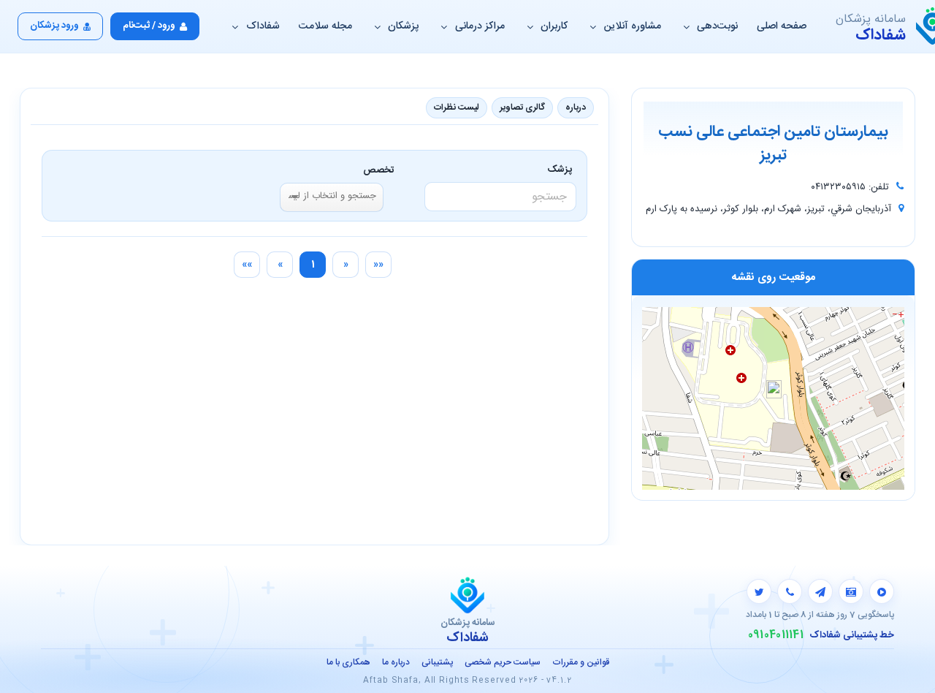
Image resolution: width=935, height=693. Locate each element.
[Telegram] (820, 591)
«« (378, 265)
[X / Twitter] (759, 591)
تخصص (378, 170)
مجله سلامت (325, 26)
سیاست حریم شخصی (503, 662)
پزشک (562, 170)
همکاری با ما (348, 662)
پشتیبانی (437, 662)
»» (247, 265)
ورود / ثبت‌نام (149, 26)
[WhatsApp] (789, 591)
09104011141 (776, 635)
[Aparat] (881, 591)
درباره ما (396, 662)
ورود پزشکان (54, 26)
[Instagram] (851, 591)
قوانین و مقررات (580, 662)
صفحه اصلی (781, 26)
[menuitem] (378, 264)
